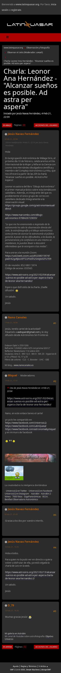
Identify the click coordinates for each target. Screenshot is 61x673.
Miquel (12, 375)
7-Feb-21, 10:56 (11, 322)
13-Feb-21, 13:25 (12, 547)
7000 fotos (17, 496)
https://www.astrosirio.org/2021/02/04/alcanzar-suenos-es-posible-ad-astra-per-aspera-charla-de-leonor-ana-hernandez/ (30, 277)
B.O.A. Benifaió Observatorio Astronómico (26, 498)
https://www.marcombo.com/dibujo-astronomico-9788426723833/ (24, 216)
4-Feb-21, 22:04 (11, 139)
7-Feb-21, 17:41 (11, 380)
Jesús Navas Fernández (23, 134)
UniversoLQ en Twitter (16, 490)
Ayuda (15, 666)
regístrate (16, 9)
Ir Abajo (7, 125)
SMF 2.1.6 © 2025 (17, 670)
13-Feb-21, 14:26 (12, 610)
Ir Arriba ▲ (43, 666)
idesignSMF (46, 670)
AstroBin (35, 493)
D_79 (11, 605)
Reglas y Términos (28, 666)
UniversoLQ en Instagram (17, 493)
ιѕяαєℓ (39, 52)
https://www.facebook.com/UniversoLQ (25, 422)
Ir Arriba (7, 647)
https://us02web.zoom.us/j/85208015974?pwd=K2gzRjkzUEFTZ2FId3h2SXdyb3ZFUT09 (28, 257)
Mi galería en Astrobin (15, 633)
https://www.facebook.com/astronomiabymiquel (30, 429)
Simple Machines (33, 670)
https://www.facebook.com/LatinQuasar (26, 425)
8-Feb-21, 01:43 (11, 514)
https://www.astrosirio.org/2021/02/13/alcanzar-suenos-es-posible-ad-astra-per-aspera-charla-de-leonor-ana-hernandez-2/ (30, 575)
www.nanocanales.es (24, 365)
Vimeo (8, 496)
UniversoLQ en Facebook (40, 490)
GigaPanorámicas (32, 496)
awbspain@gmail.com (28, 332)
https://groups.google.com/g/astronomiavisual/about (30, 207)
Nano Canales (17, 317)
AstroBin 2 (46, 493)
